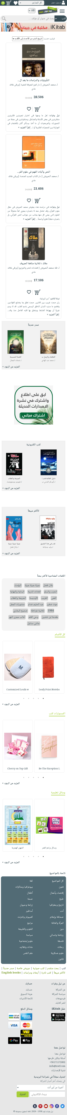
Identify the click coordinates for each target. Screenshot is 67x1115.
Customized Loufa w (17, 690)
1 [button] (43, 698)
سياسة (29, 935)
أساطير (29, 911)
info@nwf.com (57, 1066)
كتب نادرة (46, 973)
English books (11, 973)
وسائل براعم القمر (49, 848)
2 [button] (38, 698)
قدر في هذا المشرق (47, 544)
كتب (63, 968)
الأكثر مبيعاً (59, 973)
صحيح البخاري (20, 611)
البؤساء (17, 585)
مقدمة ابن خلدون (50, 617)
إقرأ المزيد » (24, 127)
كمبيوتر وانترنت (25, 917)
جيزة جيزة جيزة (14, 544)
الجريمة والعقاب (14, 478)
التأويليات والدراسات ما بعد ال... (33, 80)
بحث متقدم (53, 968)
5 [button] (24, 698)
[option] (49, 667)
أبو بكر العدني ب (48, 482)
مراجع (30, 923)
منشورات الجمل (17, 604)
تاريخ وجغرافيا (56, 905)
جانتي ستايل (33, 623)
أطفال (30, 893)
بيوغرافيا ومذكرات (24, 887)
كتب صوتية (39, 968)
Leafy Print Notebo (49, 690)
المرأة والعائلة (57, 923)
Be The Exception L (49, 769)
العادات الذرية (34, 592)
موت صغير (52, 604)
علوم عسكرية (57, 953)
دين (62, 929)
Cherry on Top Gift (17, 769)
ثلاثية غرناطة (37, 611)
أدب (62, 911)
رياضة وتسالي (57, 935)
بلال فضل (13, 547)
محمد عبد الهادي (48, 360)
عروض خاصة (23, 968)
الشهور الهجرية (18, 848)
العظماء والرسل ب (48, 357)
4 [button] (28, 698)
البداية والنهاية (17, 592)
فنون (61, 887)
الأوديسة (33, 598)
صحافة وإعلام (57, 917)
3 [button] (33, 698)
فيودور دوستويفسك (13, 482)
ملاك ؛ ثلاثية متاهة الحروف (33, 263)
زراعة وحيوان (26, 905)
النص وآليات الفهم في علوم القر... (33, 172)
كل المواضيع (58, 881)
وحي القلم (33, 617)
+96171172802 (57, 1062)
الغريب (44, 598)
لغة (31, 881)
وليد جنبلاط (47, 547)
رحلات (60, 947)
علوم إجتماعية (26, 941)
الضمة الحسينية (15, 357)
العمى (53, 598)
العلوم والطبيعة (25, 929)
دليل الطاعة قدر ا (48, 478)
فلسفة (61, 941)
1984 (51, 611)
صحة (30, 899)
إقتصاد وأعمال (57, 893)
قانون (61, 959)
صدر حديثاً (8, 968)
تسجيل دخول (56, 3)
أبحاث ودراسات (31, 973)
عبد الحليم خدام (35, 604)
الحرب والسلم (50, 592)
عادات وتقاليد (26, 947)
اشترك (23, 1094)
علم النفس (28, 953)
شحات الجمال (15, 360)
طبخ (61, 899)
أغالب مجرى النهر (17, 617)
